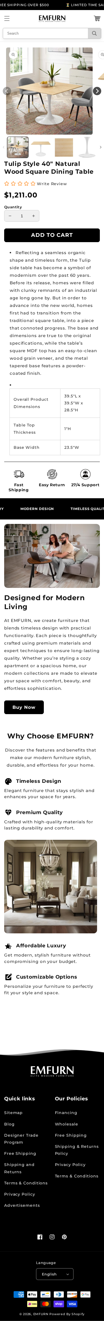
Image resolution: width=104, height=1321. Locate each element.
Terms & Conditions (26, 1183)
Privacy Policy (19, 1194)
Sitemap (13, 1112)
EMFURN (41, 1314)
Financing (66, 1112)
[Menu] (7, 18)
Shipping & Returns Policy (77, 1150)
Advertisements (22, 1205)
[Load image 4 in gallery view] (87, 147)
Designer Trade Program (21, 1139)
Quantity (13, 207)
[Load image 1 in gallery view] (17, 147)
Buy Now (23, 707)
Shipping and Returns (19, 1168)
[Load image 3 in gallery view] (64, 147)
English (49, 1274)
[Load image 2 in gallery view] (40, 147)
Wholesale (66, 1124)
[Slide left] (3, 147)
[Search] (94, 33)
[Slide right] (100, 147)
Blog (9, 1124)
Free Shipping (20, 1153)
